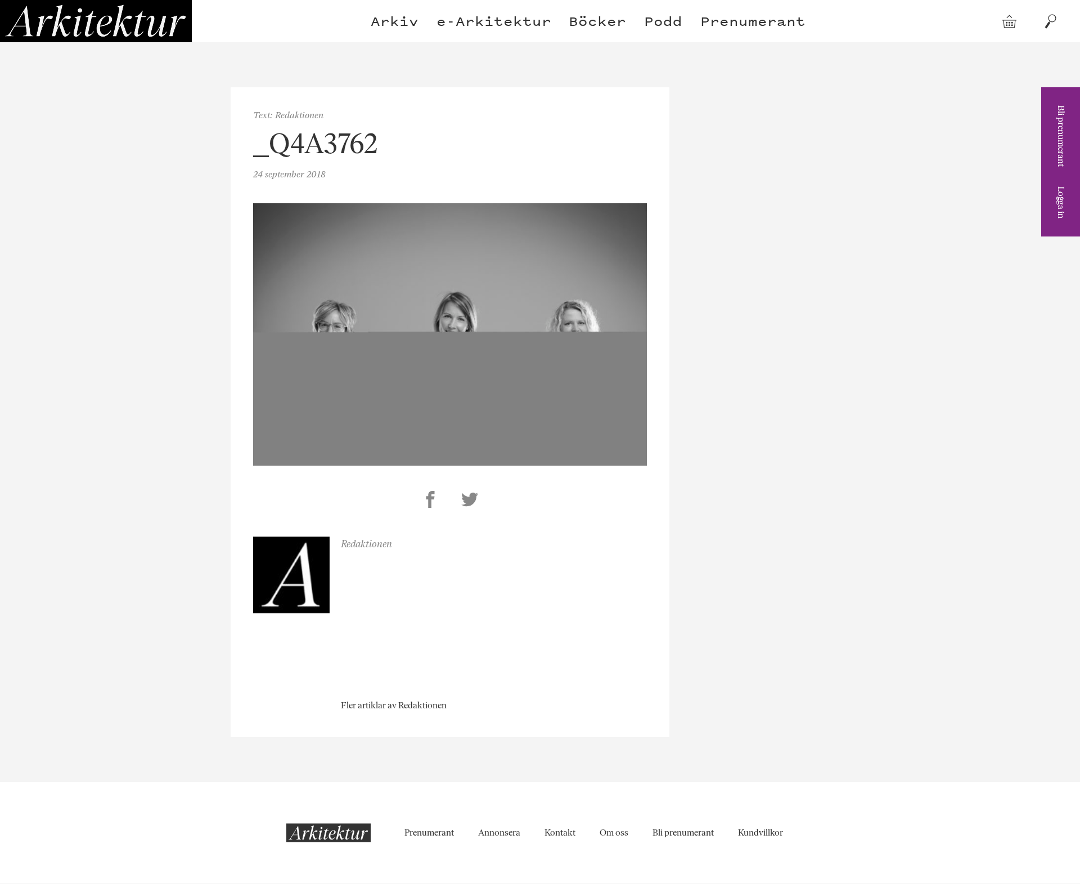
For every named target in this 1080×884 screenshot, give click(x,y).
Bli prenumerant (1061, 136)
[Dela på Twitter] (469, 501)
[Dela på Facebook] (430, 501)
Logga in (1061, 202)
